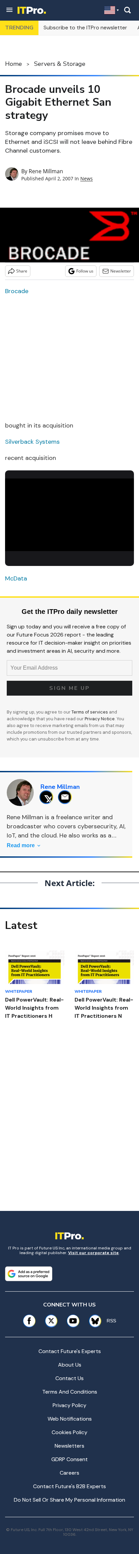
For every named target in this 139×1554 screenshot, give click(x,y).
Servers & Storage (59, 64)
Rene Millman (46, 171)
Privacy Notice (100, 719)
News (86, 178)
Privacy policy (69, 1405)
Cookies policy (69, 1432)
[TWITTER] (48, 797)
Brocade (16, 291)
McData (16, 578)
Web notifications (70, 1418)
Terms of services (90, 712)
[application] (69, 514)
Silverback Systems (32, 442)
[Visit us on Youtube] (73, 1321)
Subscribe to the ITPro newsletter (85, 27)
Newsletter (120, 271)
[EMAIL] (66, 797)
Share (21, 271)
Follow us (84, 271)
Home (13, 64)
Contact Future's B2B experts (69, 1486)
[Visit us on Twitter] (51, 1321)
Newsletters (69, 1445)
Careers (69, 1472)
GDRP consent (69, 1459)
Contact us (69, 1378)
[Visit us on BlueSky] (92, 1321)
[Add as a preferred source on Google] (28, 1273)
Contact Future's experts (69, 1351)
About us (69, 1364)
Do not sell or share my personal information (69, 1499)
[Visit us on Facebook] (29, 1321)
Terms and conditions (69, 1391)
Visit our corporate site (93, 1252)
